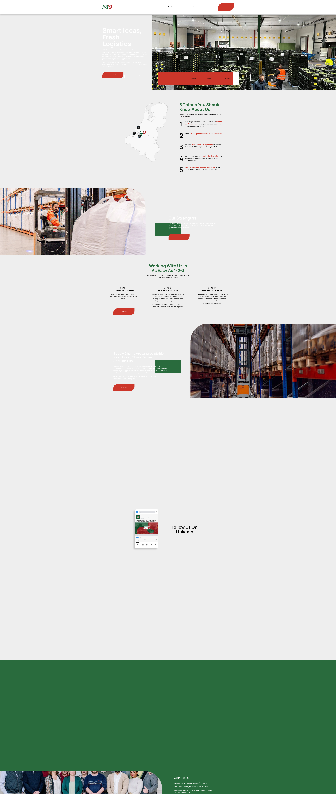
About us (132, 75)
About (169, 7)
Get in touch (113, 75)
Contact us (226, 7)
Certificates (193, 7)
